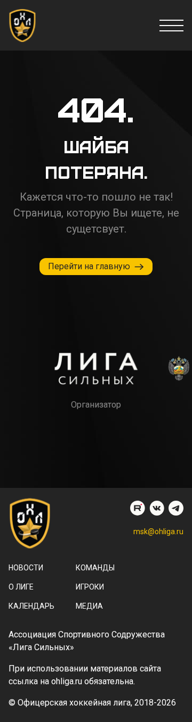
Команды (95, 567)
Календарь (31, 606)
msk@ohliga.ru (158, 531)
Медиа (89, 606)
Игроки (90, 587)
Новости (26, 567)
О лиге (21, 587)
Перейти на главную (89, 266)
